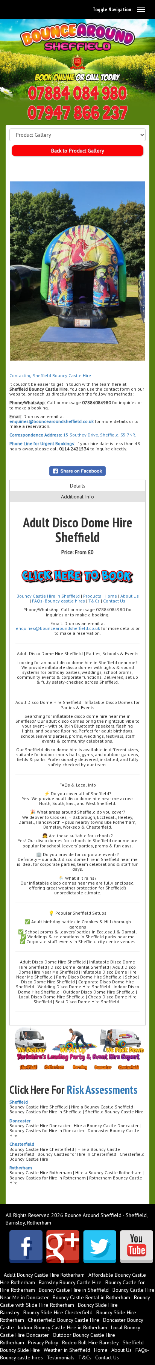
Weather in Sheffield (67, 1350)
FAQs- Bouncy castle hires (58, 601)
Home (111, 596)
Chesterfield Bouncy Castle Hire (63, 1320)
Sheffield (18, 1102)
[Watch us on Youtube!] (136, 1246)
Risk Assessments (102, 1089)
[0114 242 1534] (77, 93)
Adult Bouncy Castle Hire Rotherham (44, 1274)
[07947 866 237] (77, 113)
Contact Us (114, 601)
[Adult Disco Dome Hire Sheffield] (77, 271)
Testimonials (60, 1357)
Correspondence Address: (35, 435)
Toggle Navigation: (112, 9)
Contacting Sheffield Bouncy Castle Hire (50, 375)
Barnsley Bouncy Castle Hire (70, 1282)
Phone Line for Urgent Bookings (41, 443)
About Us (129, 596)
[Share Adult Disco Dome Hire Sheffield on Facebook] (77, 470)
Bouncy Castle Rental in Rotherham (91, 1297)
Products (92, 596)
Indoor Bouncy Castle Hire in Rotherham (62, 1327)
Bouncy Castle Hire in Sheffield (48, 596)
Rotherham (20, 1167)
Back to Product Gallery (77, 150)
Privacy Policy (43, 1342)
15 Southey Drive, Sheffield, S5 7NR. (99, 435)
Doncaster (19, 1120)
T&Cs (94, 601)
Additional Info (77, 496)
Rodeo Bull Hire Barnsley (90, 1342)
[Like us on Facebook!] (26, 1246)
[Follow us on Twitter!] (99, 1246)
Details (77, 485)
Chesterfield (21, 1144)
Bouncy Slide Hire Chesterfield (58, 1312)
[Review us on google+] (62, 1246)
